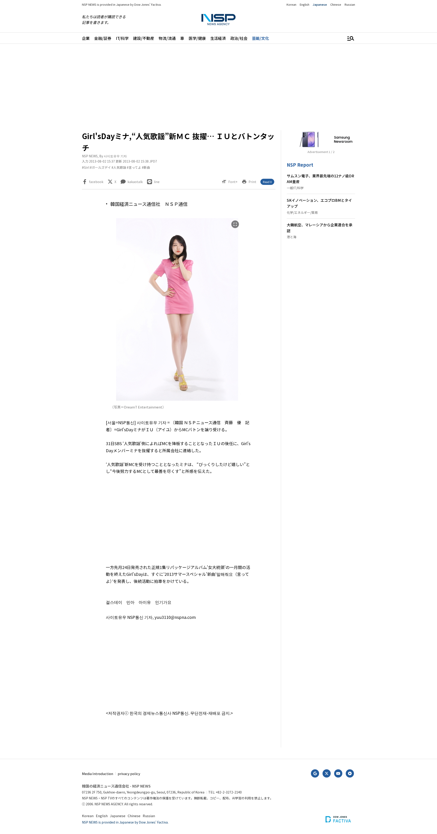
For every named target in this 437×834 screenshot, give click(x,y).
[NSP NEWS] (218, 19)
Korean (291, 4)
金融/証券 (102, 38)
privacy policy (129, 773)
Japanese (320, 4)
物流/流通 (167, 38)
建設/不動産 (143, 38)
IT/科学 (122, 38)
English (304, 4)
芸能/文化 (260, 38)
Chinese (335, 4)
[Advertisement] (379, 186)
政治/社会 (238, 38)
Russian (350, 4)
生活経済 (218, 38)
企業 (86, 38)
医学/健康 (197, 38)
